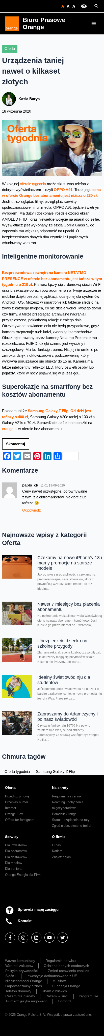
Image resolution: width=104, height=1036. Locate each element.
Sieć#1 (10, 976)
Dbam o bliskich (54, 991)
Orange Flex (14, 814)
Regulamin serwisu (60, 961)
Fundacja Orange (66, 986)
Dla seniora (13, 869)
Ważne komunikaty (20, 961)
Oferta (10, 49)
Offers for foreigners (19, 820)
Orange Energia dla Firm (23, 875)
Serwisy (11, 837)
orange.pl (9, 429)
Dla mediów (13, 863)
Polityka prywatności (21, 971)
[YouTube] (49, 938)
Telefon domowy (18, 991)
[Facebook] (10, 938)
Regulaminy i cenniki (67, 796)
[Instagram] (23, 938)
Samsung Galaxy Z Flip (55, 772)
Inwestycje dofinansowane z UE (52, 976)
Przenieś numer (16, 802)
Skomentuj (15, 444)
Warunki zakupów (19, 966)
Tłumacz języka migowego (26, 1001)
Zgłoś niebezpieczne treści (71, 826)
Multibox (59, 981)
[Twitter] (63, 938)
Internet (10, 808)
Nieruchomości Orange (23, 981)
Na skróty (60, 788)
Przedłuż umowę (17, 796)
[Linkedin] (36, 938)
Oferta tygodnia (17, 772)
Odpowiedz (31, 510)
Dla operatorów (16, 851)
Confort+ (65, 1001)
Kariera (57, 851)
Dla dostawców (16, 857)
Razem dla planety (20, 996)
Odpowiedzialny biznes (23, 986)
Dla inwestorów (16, 845)
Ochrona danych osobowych (66, 966)
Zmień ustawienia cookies (68, 971)
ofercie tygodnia (33, 184)
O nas (56, 845)
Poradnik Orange (64, 814)
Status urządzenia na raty (71, 820)
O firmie (58, 837)
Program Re (88, 996)
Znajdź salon (61, 857)
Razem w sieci (56, 996)
